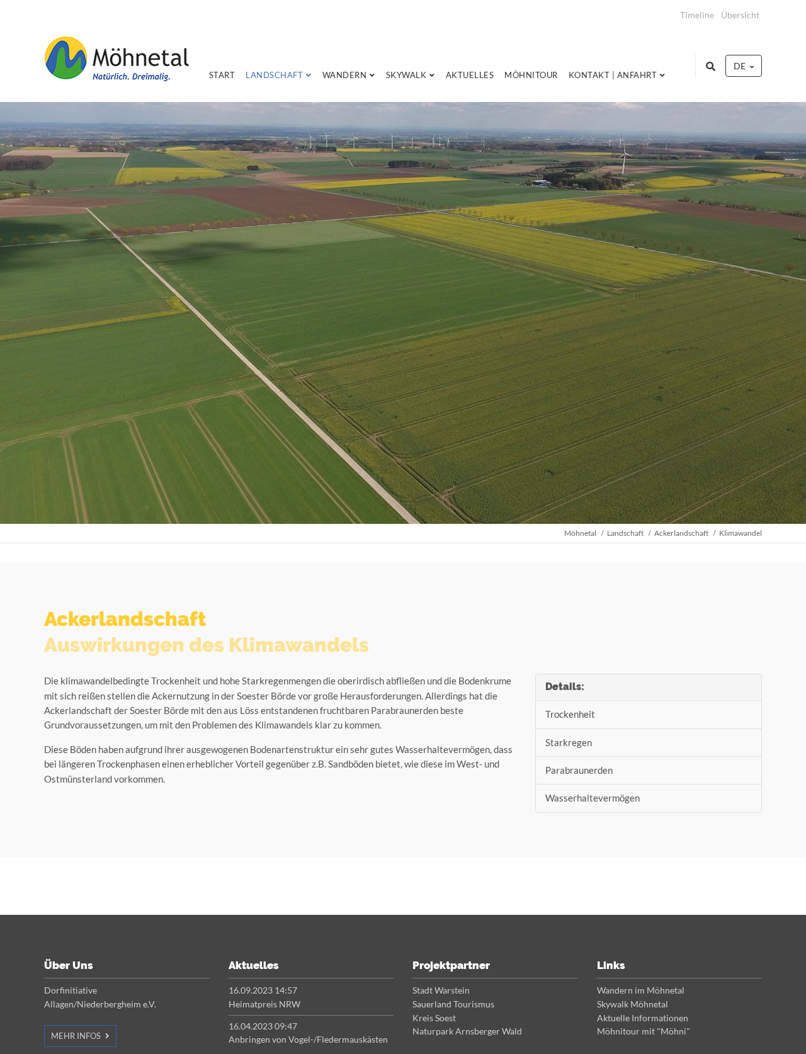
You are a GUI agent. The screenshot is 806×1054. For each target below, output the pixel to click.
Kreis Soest (434, 1017)
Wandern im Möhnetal (640, 990)
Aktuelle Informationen (642, 1017)
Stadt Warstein (441, 990)
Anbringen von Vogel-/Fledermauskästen (308, 1039)
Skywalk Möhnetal (632, 1004)
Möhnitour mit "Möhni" (643, 1031)
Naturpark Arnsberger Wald (467, 1031)
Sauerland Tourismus (453, 1004)
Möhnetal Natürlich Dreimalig (116, 66)
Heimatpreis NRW (264, 1004)
